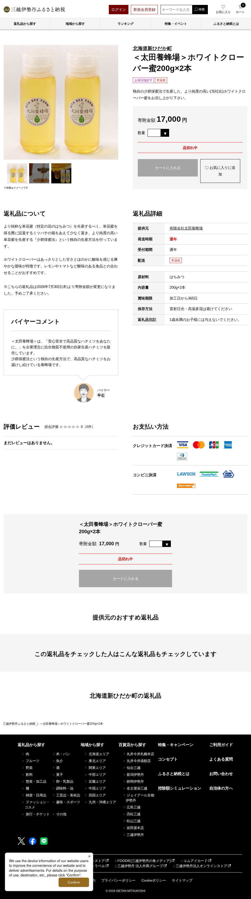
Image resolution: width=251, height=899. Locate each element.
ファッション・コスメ (37, 804)
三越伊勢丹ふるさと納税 (19, 723)
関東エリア (97, 768)
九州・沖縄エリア (102, 802)
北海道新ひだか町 (152, 48)
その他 (60, 814)
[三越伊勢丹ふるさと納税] (34, 9)
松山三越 (133, 821)
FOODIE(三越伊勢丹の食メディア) (144, 861)
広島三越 (133, 807)
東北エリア (97, 761)
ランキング (126, 24)
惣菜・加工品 (35, 781)
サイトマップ (182, 880)
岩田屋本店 (135, 828)
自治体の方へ (221, 788)
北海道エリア (98, 754)
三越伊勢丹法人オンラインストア (201, 866)
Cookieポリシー (153, 880)
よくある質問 (221, 759)
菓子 (59, 774)
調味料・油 (64, 788)
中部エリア (97, 774)
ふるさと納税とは (173, 774)
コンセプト (168, 759)
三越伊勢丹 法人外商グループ (140, 866)
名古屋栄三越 (136, 788)
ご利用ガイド (221, 745)
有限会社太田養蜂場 (186, 228)
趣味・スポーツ (67, 802)
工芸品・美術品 (67, 795)
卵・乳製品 (64, 781)
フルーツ (32, 761)
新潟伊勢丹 (135, 774)
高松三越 (133, 814)
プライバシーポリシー (118, 880)
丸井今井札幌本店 (140, 754)
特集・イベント (176, 24)
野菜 (29, 768)
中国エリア (97, 788)
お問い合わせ (221, 774)
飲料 (29, 774)
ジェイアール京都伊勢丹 (140, 797)
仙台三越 (133, 768)
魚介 (59, 761)
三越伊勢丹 (135, 835)
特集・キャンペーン (175, 745)
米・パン (62, 754)
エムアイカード (196, 861)
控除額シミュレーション (179, 788)
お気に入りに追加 (222, 170)
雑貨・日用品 (35, 795)
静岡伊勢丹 (135, 781)
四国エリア (97, 795)
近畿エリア (97, 781)
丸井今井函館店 (138, 761)
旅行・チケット (37, 814)
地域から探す (75, 24)
